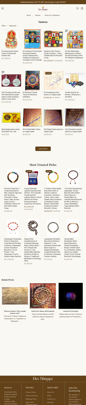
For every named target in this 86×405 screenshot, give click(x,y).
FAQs (49, 396)
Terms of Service (32, 396)
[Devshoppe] (43, 8)
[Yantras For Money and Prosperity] (43, 296)
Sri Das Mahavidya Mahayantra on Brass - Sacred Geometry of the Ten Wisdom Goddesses (74, 54)
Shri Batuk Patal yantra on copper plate (53, 130)
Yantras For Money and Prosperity (42, 311)
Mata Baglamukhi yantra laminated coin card (11, 130)
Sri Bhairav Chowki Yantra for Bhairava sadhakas (30, 95)
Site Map (50, 402)
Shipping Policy (31, 399)
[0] (82, 8)
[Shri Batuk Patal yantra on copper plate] (53, 117)
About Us (50, 392)
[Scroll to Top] (81, 393)
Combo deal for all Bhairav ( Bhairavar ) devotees (72, 95)
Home (28, 15)
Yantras (37, 15)
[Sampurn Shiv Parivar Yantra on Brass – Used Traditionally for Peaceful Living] (53, 39)
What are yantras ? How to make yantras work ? (15, 312)
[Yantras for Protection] (71, 296)
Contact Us (51, 399)
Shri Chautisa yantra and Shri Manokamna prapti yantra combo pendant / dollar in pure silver (11, 96)
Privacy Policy (31, 392)
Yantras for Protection (70, 311)
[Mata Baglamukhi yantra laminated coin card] (11, 117)
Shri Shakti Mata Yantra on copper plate (31, 130)
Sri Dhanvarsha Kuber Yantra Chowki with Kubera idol (10, 53)
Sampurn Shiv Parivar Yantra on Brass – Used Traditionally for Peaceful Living (53, 54)
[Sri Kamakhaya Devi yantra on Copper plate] (53, 80)
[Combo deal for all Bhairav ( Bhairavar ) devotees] (75, 80)
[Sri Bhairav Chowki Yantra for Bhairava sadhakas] (32, 80)
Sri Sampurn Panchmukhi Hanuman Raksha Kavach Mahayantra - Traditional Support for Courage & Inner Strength (32, 55)
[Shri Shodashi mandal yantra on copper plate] (75, 117)
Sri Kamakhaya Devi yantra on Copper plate (52, 94)
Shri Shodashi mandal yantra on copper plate (73, 130)
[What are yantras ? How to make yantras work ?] (15, 296)
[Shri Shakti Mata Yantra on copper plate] (32, 117)
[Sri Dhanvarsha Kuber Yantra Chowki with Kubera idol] (11, 39)
